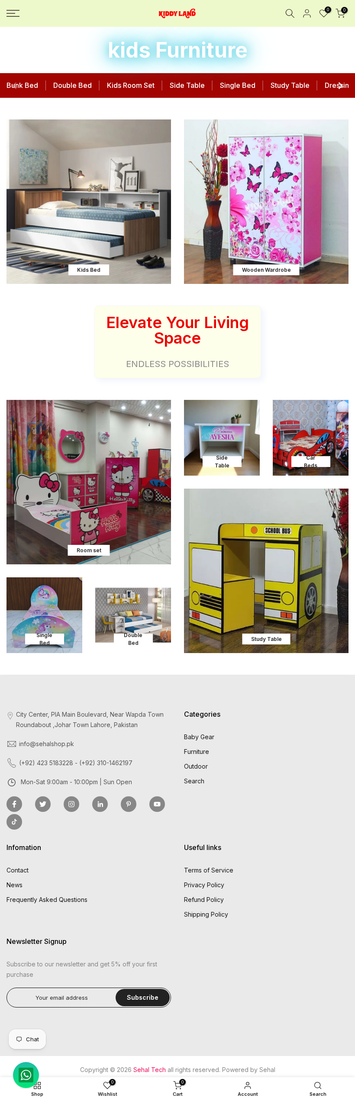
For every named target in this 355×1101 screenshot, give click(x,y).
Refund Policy (204, 899)
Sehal (267, 1069)
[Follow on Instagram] (71, 804)
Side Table (187, 85)
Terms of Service (208, 870)
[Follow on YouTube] (157, 804)
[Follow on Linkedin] (100, 804)
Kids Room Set (131, 85)
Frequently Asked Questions (46, 899)
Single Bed (237, 85)
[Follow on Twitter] (43, 804)
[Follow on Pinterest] (128, 804)
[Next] (340, 85)
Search (194, 781)
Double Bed (72, 85)
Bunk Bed (22, 85)
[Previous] (15, 85)
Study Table (290, 85)
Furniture (196, 751)
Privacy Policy (204, 885)
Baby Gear (199, 736)
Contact (17, 870)
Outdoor (196, 766)
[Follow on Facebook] (14, 804)
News (14, 885)
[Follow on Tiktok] (14, 822)
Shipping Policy (206, 914)
